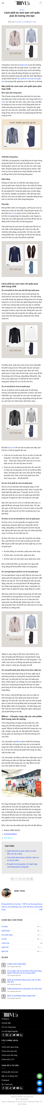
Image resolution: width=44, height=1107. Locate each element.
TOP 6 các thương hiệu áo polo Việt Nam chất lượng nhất (32, 906)
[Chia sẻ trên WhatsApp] (12, 879)
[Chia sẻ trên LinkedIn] (31, 879)
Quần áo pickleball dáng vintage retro (21, 996)
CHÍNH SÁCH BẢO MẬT (16, 964)
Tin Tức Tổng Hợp (9, 1027)
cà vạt (14, 213)
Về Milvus (5, 1019)
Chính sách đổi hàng (9, 1055)
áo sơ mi (11, 447)
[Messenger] (39, 1083)
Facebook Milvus (10, 834)
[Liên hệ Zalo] (39, 1090)
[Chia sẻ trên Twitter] (20, 879)
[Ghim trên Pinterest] (28, 879)
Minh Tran (32, 22)
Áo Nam (5, 926)
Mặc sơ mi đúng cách (10, 1076)
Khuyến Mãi (6, 1023)
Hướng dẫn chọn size (10, 1072)
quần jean (24, 65)
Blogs (22, 10)
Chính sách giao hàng (10, 1047)
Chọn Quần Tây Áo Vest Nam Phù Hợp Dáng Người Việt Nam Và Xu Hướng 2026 (24, 972)
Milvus (18, 741)
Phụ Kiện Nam (7, 935)
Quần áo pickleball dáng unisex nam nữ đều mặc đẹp (24, 981)
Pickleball (5, 1080)
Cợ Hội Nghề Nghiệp (10, 1031)
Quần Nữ (5, 947)
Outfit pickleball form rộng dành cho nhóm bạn (24, 989)
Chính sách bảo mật (9, 1051)
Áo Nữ (4, 939)
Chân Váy (5, 943)
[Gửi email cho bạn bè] (24, 879)
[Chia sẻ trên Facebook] (16, 879)
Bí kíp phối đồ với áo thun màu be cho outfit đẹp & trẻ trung (12, 906)
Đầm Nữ (5, 951)
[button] (3, 3)
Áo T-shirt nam (7, 1084)
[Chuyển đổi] (41, 926)
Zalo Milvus (8, 838)
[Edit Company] (39, 1076)
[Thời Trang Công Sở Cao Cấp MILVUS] (22, 3)
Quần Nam (6, 931)
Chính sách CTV (8, 1059)
